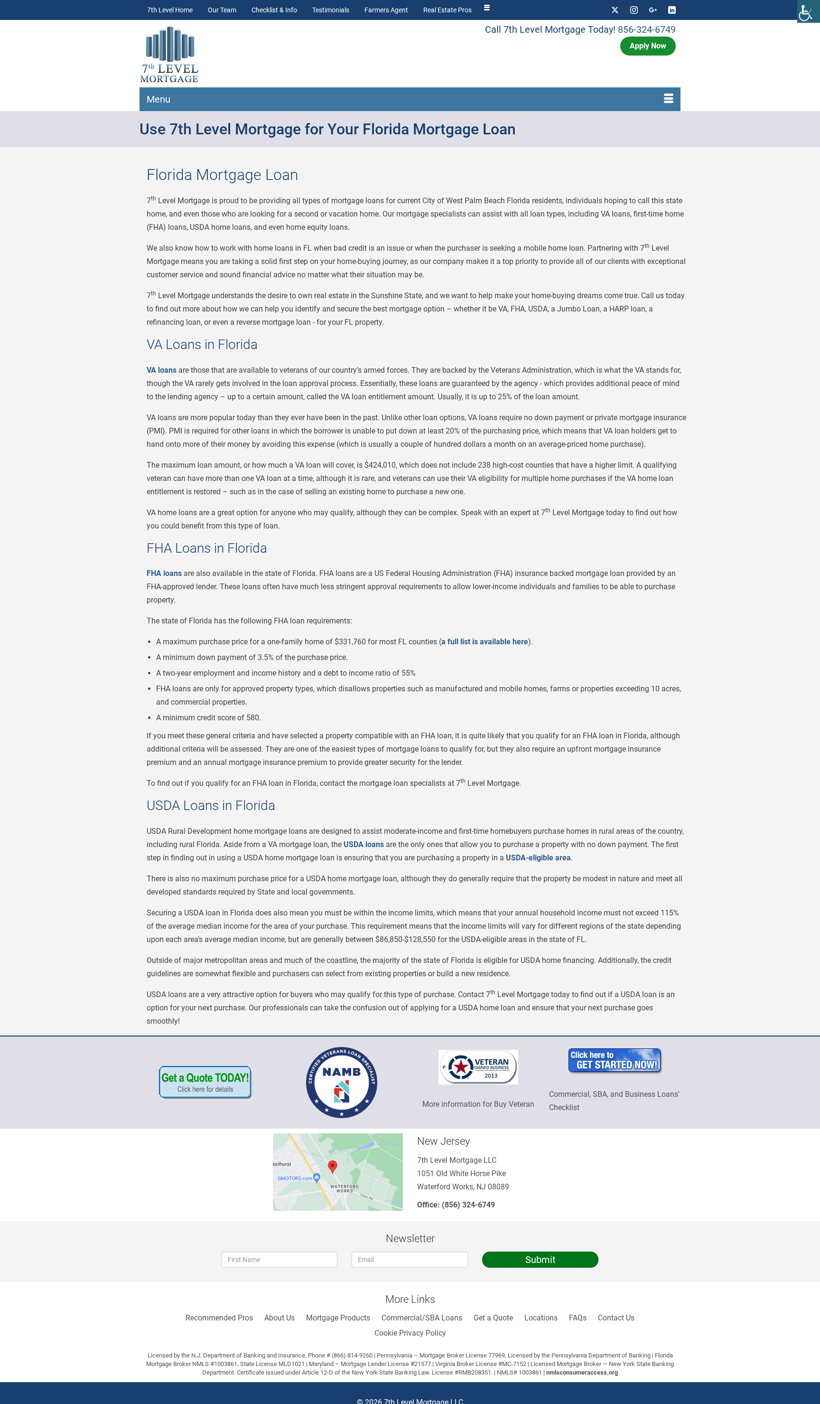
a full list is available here (484, 641)
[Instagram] (634, 10)
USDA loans (364, 844)
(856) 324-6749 (468, 1204)
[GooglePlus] (653, 10)
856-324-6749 (647, 29)
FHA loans (164, 573)
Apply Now (648, 45)
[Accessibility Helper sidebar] (808, 11)
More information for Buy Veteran (478, 1104)
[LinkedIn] (671, 10)
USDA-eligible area (538, 857)
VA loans (162, 370)
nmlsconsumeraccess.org (582, 1372)
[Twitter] (615, 10)
